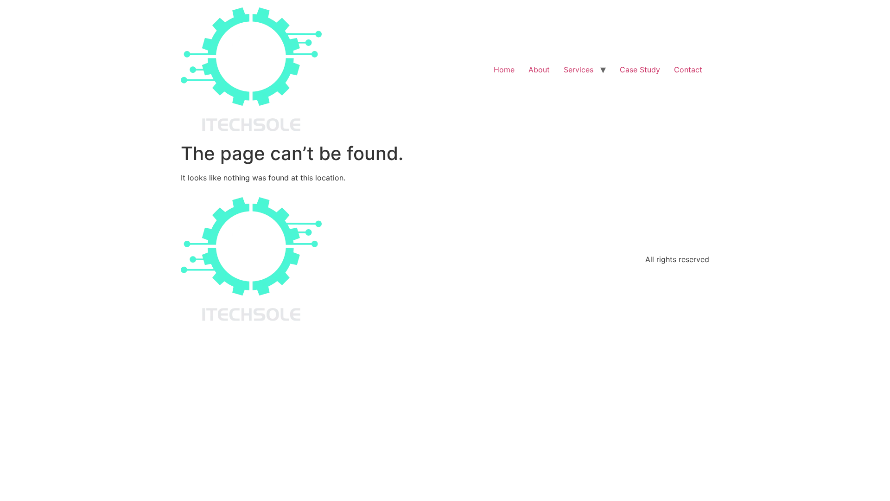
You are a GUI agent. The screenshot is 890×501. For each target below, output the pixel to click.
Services (578, 69)
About (539, 69)
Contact (688, 69)
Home (504, 69)
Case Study (640, 69)
